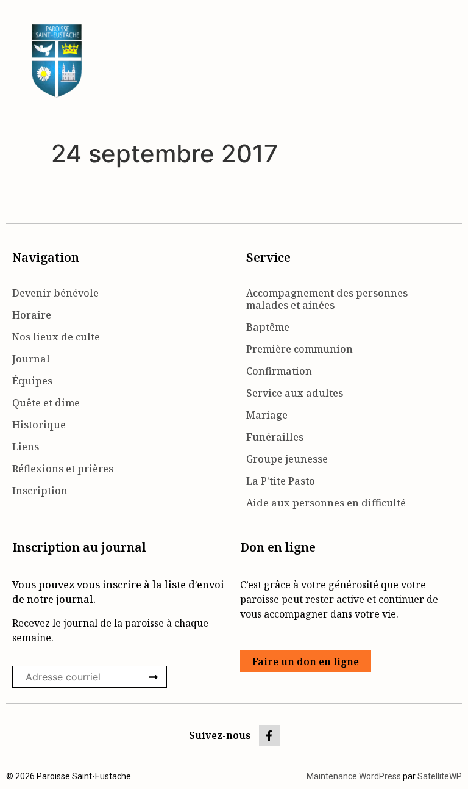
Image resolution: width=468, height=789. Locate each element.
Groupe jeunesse (287, 459)
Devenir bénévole (55, 293)
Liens (25, 446)
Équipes (32, 380)
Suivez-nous (220, 735)
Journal (31, 359)
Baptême (267, 327)
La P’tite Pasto (280, 481)
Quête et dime (46, 402)
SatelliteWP (439, 776)
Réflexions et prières (62, 468)
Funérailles (274, 437)
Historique (39, 424)
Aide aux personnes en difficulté (326, 503)
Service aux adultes (294, 393)
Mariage (267, 415)
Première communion (299, 349)
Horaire (31, 315)
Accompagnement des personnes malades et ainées (327, 299)
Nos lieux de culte (56, 337)
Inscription (40, 490)
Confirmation (279, 371)
